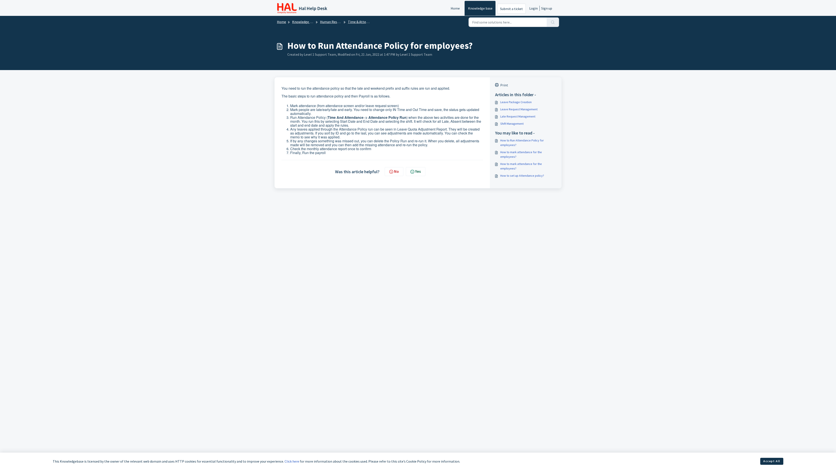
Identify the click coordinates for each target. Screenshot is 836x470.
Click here (292, 461)
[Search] (553, 22)
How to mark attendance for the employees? (521, 154)
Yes (418, 171)
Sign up (546, 8)
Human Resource (332, 22)
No (396, 171)
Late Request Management (517, 116)
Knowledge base (480, 8)
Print (504, 85)
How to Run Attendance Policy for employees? (522, 142)
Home (455, 8)
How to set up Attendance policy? (522, 176)
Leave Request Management (519, 109)
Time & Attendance (362, 22)
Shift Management (512, 124)
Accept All (771, 461)
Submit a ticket (511, 9)
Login (533, 8)
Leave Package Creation (516, 102)
